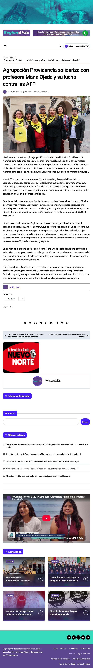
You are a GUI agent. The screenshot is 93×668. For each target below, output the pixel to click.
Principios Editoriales (81, 659)
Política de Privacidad (60, 659)
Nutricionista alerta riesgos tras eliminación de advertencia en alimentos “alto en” (42, 468)
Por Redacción (13, 92)
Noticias (10, 561)
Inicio (55, 648)
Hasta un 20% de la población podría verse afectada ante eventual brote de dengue (42, 461)
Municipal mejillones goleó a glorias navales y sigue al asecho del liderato (38, 476)
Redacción (14, 286)
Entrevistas (85, 648)
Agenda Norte (84, 653)
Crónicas (71, 653)
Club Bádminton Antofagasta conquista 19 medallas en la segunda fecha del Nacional (43, 454)
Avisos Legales (84, 664)
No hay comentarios (41, 92)
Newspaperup (36, 652)
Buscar (11, 413)
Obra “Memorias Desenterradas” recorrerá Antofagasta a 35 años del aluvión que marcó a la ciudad (47, 445)
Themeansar (11, 655)
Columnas (73, 648)
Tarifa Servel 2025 (67, 664)
